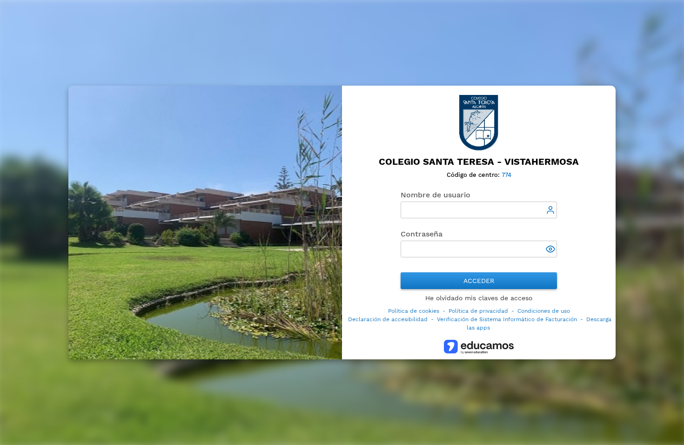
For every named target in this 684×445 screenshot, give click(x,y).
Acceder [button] (478, 280)
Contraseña (422, 233)
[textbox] (479, 210)
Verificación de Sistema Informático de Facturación (507, 319)
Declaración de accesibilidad (388, 319)
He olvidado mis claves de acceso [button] (478, 298)
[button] (551, 250)
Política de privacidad (478, 311)
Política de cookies (413, 311)
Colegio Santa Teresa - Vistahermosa (479, 161)
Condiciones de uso (543, 311)
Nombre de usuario (435, 194)
